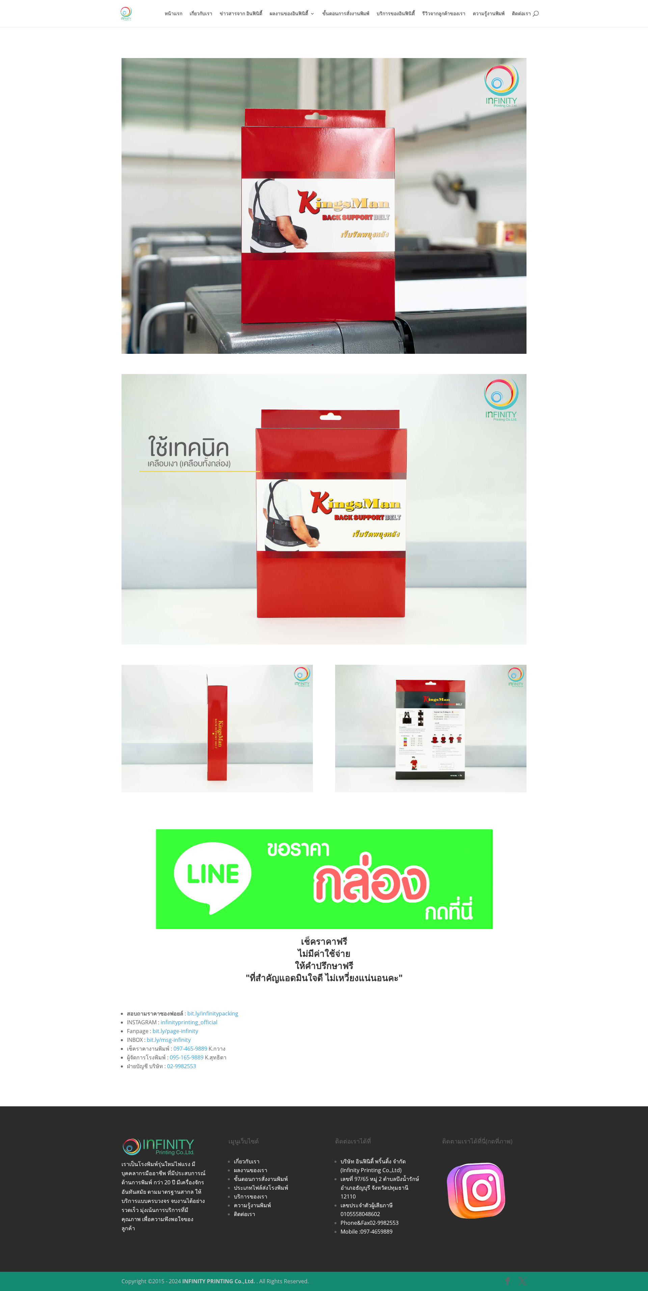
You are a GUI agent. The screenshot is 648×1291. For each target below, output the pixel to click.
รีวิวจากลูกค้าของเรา (443, 14)
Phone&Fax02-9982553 (370, 1223)
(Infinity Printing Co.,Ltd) (371, 1170)
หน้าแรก (173, 14)
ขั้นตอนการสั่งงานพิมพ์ (345, 14)
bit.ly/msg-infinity (169, 1040)
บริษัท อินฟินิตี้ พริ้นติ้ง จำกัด (373, 1161)
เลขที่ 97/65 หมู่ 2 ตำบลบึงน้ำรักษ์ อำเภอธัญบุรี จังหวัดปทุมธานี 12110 (380, 1187)
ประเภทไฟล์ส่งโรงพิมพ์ (261, 1187)
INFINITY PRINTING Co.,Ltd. (218, 1281)
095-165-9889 (187, 1057)
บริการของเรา (250, 1196)
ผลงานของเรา (250, 1170)
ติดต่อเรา (521, 14)
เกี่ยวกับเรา (201, 14)
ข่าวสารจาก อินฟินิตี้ (241, 14)
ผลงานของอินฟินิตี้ (289, 14)
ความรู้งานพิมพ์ (489, 14)
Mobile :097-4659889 (367, 1231)
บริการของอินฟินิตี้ (396, 14)
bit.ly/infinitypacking (212, 1013)
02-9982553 (181, 1066)
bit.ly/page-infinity (175, 1031)
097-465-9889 (190, 1048)
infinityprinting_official (189, 1022)
